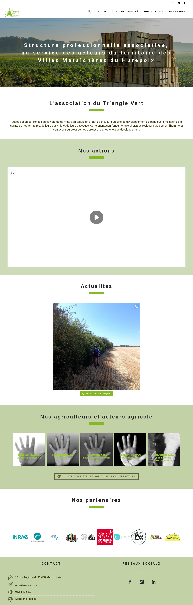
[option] (39, 449)
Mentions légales (26, 598)
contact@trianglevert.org (26, 585)
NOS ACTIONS (153, 11)
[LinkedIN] (185, 3)
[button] (89, 12)
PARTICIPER (177, 11)
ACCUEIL (103, 11)
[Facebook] (172, 3)
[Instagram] (178, 3)
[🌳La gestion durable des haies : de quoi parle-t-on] (96, 346)
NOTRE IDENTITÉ (126, 11)
